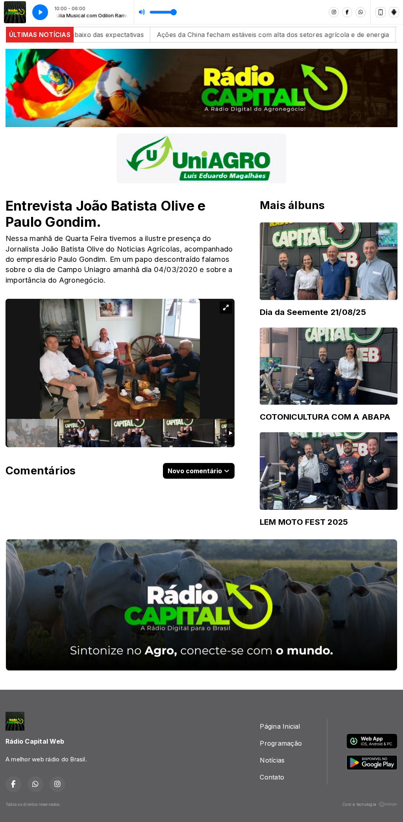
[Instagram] (334, 12)
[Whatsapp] (360, 12)
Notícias (272, 760)
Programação (281, 743)
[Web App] (380, 12)
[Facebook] (347, 12)
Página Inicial (280, 726)
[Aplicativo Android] (394, 12)
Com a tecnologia (359, 804)
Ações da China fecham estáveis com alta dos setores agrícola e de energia (223, 35)
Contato (272, 777)
